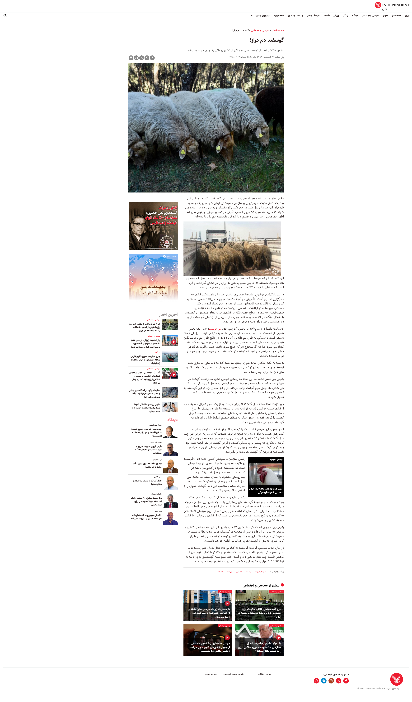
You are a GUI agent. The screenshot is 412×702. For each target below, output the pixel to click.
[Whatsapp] (147, 57)
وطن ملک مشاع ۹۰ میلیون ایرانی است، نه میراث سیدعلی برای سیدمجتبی (146, 501)
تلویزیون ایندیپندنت (260, 16)
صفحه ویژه (279, 16)
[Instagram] (331, 680)
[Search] (5, 16)
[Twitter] (141, 57)
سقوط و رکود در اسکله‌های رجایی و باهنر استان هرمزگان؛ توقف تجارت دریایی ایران (144, 393)
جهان (385, 16)
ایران (407, 16)
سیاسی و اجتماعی (370, 16)
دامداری (239, 571)
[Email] (136, 57)
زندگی (345, 16)
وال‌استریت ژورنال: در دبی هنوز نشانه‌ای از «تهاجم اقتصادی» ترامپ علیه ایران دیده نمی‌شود (209, 613)
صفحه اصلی (278, 31)
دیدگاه (355, 16)
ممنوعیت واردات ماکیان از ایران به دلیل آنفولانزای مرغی (265, 490)
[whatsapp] (316, 680)
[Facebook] (152, 57)
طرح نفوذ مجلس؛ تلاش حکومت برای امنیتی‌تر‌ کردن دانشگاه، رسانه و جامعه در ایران (259, 613)
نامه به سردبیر (211, 674)
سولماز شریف (260, 571)
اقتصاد (326, 16)
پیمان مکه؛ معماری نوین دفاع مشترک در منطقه (147, 465)
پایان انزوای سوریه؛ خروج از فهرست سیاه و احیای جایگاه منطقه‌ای (148, 449)
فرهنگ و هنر (313, 16)
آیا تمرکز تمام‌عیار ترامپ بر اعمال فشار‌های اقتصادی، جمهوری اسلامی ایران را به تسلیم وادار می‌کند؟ (259, 647)
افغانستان (396, 16)
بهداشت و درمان (295, 16)
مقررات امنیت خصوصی (234, 674)
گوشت (220, 571)
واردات (229, 571)
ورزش (336, 16)
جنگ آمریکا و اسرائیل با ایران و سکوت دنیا (147, 482)
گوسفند (249, 571)
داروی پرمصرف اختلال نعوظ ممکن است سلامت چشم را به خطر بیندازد (145, 408)
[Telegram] (324, 680)
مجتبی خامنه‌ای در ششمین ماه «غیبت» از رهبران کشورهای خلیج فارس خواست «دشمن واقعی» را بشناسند (208, 647)
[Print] (131, 57)
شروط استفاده (264, 674)
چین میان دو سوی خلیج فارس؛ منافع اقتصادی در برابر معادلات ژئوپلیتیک (145, 360)
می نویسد (215, 328)
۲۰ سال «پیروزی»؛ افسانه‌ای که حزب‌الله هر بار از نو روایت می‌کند (146, 517)
